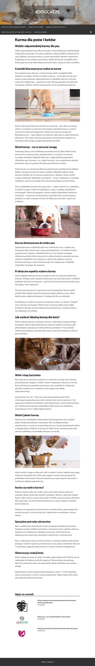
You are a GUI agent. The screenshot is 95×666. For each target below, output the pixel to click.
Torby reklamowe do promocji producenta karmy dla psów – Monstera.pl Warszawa (57, 601)
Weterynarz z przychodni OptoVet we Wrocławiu (53, 617)
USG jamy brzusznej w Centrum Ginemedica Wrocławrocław (57, 628)
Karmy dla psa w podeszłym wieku (13, 27)
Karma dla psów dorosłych (56, 27)
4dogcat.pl (47, 11)
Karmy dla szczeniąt (35, 27)
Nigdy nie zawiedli (40, 32)
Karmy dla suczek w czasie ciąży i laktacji (16, 32)
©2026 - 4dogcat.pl (47, 662)
